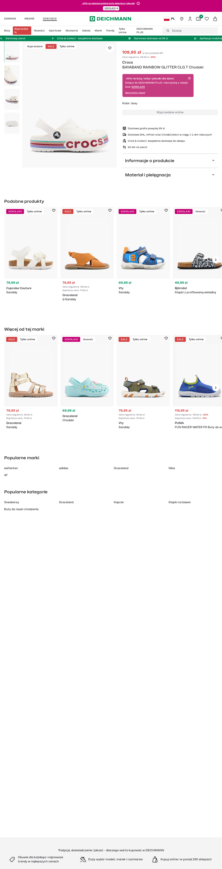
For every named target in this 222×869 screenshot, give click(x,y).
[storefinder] (182, 19)
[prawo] (215, 259)
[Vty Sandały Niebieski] (143, 260)
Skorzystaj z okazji (135, 93)
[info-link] (138, 3)
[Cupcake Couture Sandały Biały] (31, 260)
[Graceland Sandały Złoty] (31, 387)
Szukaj (176, 30)
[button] (111, 8)
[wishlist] (207, 19)
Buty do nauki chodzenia (21, 509)
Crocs (127, 62)
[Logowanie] (190, 19)
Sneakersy (11, 502)
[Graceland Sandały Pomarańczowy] (87, 260)
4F (6, 475)
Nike (172, 468)
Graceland (121, 468)
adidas (63, 468)
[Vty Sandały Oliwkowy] (143, 387)
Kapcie (119, 502)
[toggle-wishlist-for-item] (110, 48)
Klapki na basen (180, 502)
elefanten (11, 468)
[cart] (215, 19)
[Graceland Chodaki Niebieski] (87, 387)
